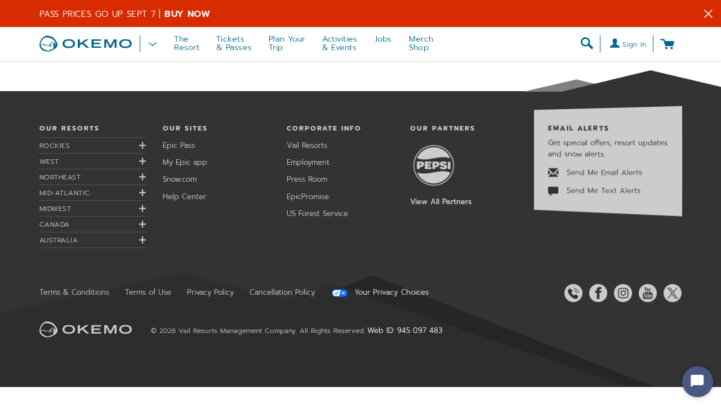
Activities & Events (340, 43)
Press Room (307, 179)
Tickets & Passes (234, 43)
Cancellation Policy (282, 292)
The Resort (186, 43)
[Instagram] (620, 293)
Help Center (184, 196)
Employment (308, 162)
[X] (670, 293)
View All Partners (440, 201)
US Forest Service (317, 213)
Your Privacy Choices (390, 292)
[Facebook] (596, 293)
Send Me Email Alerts (603, 172)
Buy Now (187, 14)
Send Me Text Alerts (602, 191)
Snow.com (180, 179)
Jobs (383, 39)
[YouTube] (645, 293)
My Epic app (185, 162)
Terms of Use (148, 292)
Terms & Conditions (74, 292)
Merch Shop (421, 43)
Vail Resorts (307, 145)
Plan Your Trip (287, 43)
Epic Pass (179, 145)
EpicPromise (308, 196)
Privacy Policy (210, 292)
